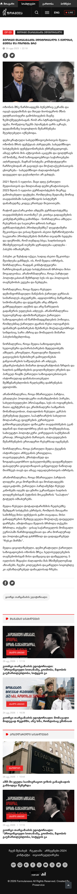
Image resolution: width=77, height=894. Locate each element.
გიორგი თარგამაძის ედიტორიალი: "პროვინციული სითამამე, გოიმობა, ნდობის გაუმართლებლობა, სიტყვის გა (34, 669)
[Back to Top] (68, 885)
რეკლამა (36, 850)
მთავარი (9, 3)
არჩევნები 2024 (56, 850)
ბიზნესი (66, 3)
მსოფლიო (14, 768)
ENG (56, 12)
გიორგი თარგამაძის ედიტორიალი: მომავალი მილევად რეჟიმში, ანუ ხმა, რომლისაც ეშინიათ (37, 719)
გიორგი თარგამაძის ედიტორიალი (39, 32)
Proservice (38, 884)
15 (13, 864)
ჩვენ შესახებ (18, 850)
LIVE (70, 12)
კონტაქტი (23, 854)
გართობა (48, 3)
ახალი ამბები (16, 652)
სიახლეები (28, 3)
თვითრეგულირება (46, 854)
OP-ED (8, 32)
